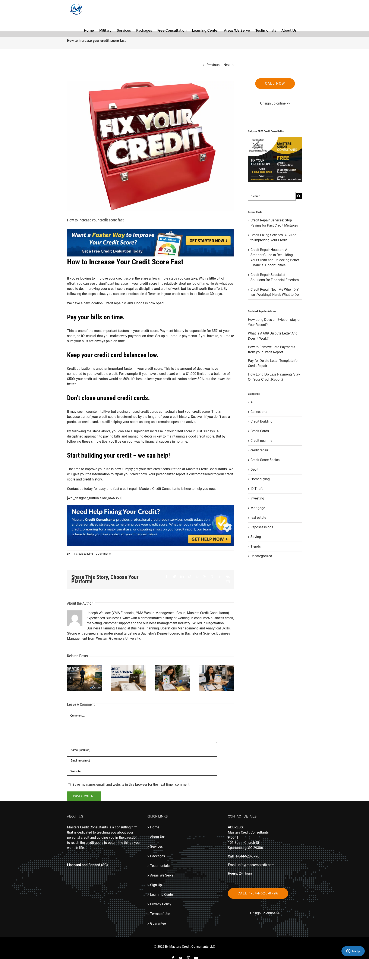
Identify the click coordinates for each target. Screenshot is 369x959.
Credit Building (84, 553)
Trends (255, 546)
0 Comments (103, 553)
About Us (157, 837)
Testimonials (160, 866)
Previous (213, 65)
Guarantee (158, 923)
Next (227, 65)
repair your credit (127, 474)
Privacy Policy (160, 904)
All (252, 402)
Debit (254, 469)
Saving (255, 537)
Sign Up (156, 885)
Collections (258, 412)
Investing (257, 498)
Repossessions (261, 527)
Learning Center (162, 895)
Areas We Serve (161, 875)
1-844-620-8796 (247, 856)
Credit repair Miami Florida (124, 303)
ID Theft (256, 489)
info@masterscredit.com (255, 865)
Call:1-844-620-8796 (258, 893)
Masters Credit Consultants (159, 489)
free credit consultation (164, 469)
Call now (275, 83)
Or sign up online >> (275, 103)
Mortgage (257, 508)
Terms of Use (160, 914)
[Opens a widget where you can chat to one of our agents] (353, 951)
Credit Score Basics (265, 460)
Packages (157, 856)
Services (156, 846)
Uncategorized (261, 556)
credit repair (259, 450)
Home (154, 827)
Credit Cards (259, 431)
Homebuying (260, 479)
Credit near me (261, 441)
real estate (258, 518)
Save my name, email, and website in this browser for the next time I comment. (131, 784)
